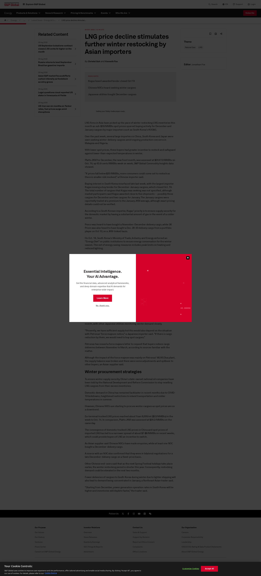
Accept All (209, 568)
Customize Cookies (190, 568)
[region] (130, 569)
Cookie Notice (51, 573)
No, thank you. (102, 305)
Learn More (102, 298)
